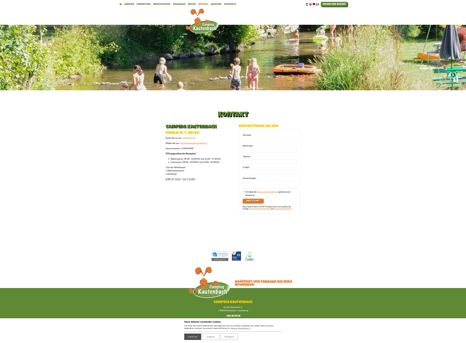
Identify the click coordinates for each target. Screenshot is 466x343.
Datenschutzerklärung (267, 191)
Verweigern (229, 337)
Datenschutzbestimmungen (259, 209)
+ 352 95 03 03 (233, 316)
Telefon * (247, 156)
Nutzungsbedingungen (282, 209)
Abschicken (253, 201)
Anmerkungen (249, 178)
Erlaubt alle (192, 337)
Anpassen (211, 337)
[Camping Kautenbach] (203, 26)
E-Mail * (246, 167)
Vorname (247, 135)
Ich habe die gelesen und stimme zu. (267, 193)
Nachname (248, 145)
